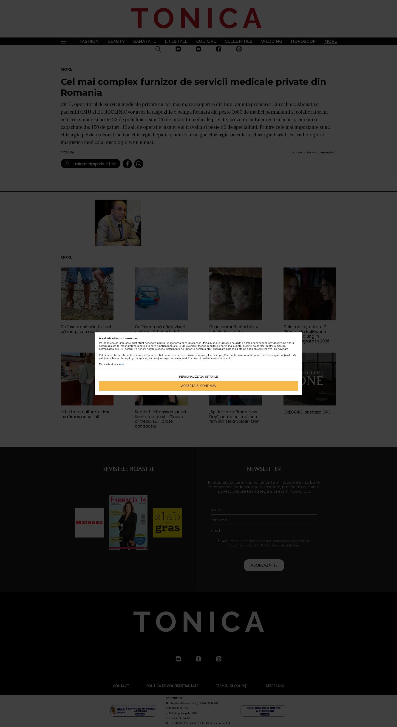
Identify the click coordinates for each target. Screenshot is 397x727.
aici (121, 364)
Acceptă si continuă (198, 386)
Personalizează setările (198, 376)
